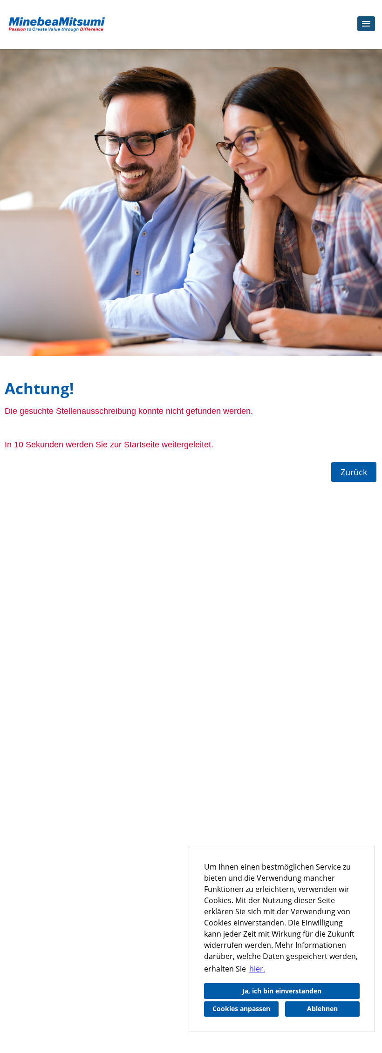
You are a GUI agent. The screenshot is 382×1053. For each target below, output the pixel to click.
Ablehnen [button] (322, 1008)
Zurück (354, 472)
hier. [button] (257, 969)
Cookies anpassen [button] (241, 1008)
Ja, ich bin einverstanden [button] (281, 990)
